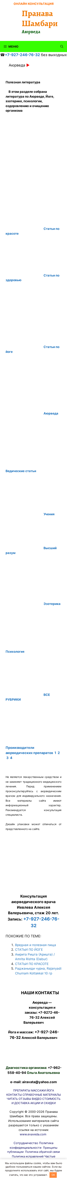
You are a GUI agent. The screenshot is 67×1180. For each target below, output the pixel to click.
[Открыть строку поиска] (62, 46)
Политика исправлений (28, 1156)
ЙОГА (50, 1090)
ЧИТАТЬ (12, 1099)
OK (53, 1174)
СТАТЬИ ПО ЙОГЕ (29, 949)
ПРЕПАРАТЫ (21, 1090)
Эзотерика (52, 604)
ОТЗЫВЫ (25, 1099)
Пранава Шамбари (40, 18)
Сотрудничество (26, 1143)
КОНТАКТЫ (14, 1094)
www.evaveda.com (33, 1134)
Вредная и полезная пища (35, 945)
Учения (49, 514)
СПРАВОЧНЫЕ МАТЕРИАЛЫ (42, 1094)
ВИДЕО (37, 1099)
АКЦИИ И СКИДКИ (43, 1103)
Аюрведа (51, 413)
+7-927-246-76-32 (22, 55)
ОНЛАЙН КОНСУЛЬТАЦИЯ (34, 4)
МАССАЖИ (38, 1090)
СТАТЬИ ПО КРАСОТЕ (32, 964)
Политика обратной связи (42, 1152)
